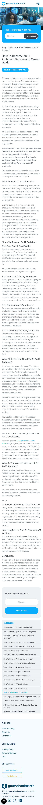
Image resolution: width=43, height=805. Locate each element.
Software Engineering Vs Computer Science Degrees (20, 706)
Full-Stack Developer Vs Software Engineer (19, 631)
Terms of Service (9, 753)
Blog (4, 47)
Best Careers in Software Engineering (17, 627)
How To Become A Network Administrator (19, 663)
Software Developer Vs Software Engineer (19, 701)
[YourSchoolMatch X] (9, 800)
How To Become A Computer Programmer (19, 642)
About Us (6, 732)
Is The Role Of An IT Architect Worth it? (21, 504)
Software (12, 47)
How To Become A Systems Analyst (16, 671)
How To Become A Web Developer (16, 688)
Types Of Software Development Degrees (19, 711)
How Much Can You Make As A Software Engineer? (18, 637)
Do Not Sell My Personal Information (18, 796)
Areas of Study (8, 728)
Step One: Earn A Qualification (16, 246)
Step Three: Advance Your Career (17, 305)
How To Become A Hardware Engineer (17, 659)
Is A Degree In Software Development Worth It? (21, 696)
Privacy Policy (8, 749)
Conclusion (8, 555)
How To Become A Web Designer (15, 684)
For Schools (12, 776)
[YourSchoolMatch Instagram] (15, 800)
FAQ (3, 756)
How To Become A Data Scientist (15, 650)
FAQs (4, 500)
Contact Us (6, 736)
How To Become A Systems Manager (17, 676)
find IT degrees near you (15, 70)
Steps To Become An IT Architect (19, 242)
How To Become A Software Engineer (17, 667)
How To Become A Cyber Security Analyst (19, 646)
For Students (11, 770)
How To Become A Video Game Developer (19, 680)
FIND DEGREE (31, 36)
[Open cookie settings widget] (4, 801)
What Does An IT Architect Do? (18, 181)
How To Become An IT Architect (16, 692)
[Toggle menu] (38, 3)
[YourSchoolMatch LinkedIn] (20, 800)
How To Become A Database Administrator (19, 655)
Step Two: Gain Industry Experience (19, 276)
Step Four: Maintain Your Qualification (20, 330)
